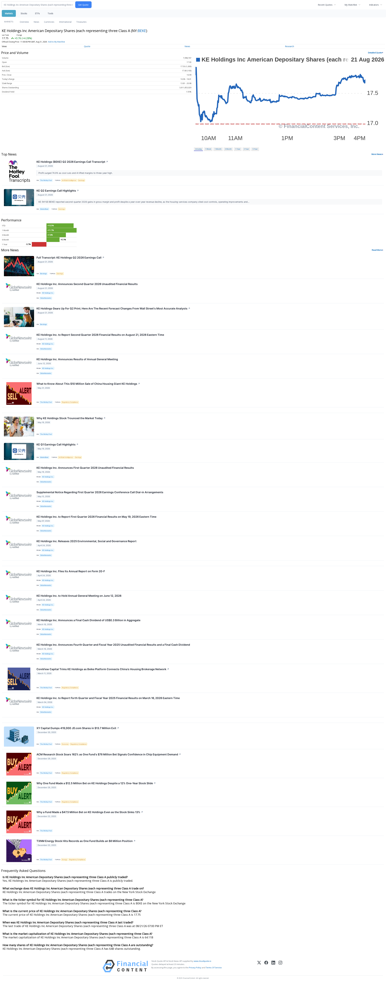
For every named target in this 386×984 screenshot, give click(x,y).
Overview (24, 21)
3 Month (228, 149)
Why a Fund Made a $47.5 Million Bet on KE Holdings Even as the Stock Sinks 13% (89, 812)
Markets (9, 13)
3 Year (246, 149)
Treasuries (81, 21)
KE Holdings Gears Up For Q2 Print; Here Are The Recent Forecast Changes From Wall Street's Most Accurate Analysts (113, 308)
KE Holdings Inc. (48, 293)
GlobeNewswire (45, 298)
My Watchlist (351, 4)
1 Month (218, 149)
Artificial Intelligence (69, 180)
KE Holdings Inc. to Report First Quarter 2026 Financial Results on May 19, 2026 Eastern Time (96, 516)
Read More (377, 250)
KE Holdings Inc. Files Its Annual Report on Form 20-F (70, 571)
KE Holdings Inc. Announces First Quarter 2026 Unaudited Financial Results (85, 467)
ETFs (37, 13)
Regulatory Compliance (70, 402)
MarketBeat (44, 209)
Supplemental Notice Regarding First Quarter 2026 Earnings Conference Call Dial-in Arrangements (99, 492)
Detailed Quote (375, 52)
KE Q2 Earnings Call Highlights (57, 190)
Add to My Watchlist (56, 41)
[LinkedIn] (273, 966)
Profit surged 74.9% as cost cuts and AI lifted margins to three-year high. (75, 173)
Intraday (198, 149)
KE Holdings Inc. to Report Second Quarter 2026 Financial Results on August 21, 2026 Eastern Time (100, 334)
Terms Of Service (214, 967)
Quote (87, 46)
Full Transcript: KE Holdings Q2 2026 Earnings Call (70, 257)
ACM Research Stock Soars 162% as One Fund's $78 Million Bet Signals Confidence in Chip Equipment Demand (108, 754)
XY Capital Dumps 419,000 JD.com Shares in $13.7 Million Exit (77, 728)
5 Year (255, 149)
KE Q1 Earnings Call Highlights (57, 444)
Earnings (81, 180)
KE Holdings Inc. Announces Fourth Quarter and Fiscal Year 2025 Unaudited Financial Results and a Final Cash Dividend (113, 644)
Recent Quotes (325, 4)
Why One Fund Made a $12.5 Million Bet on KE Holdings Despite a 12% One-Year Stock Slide (96, 783)
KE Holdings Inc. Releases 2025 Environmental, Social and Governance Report (86, 541)
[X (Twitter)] (259, 966)
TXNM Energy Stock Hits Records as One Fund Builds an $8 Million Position (86, 841)
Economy (65, 744)
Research (289, 46)
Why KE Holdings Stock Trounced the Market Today (71, 418)
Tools (50, 13)
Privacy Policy (195, 967)
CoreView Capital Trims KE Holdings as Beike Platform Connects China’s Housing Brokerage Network (102, 669)
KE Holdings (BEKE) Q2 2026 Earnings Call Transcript (72, 161)
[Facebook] (266, 966)
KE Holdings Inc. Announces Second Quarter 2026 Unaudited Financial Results (87, 284)
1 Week (208, 149)
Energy (64, 859)
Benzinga (43, 273)
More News (377, 154)
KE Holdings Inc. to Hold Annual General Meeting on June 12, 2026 (78, 595)
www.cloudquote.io (202, 961)
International (65, 21)
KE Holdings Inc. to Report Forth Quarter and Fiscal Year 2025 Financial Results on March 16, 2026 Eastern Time (108, 698)
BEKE (142, 30)
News (36, 21)
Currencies (49, 21)
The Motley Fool (46, 180)
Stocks (24, 13)
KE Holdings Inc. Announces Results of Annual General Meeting (77, 359)
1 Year (237, 149)
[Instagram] (280, 966)
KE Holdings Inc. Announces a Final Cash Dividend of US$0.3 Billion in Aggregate (88, 620)
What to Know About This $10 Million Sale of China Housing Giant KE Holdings (88, 383)
